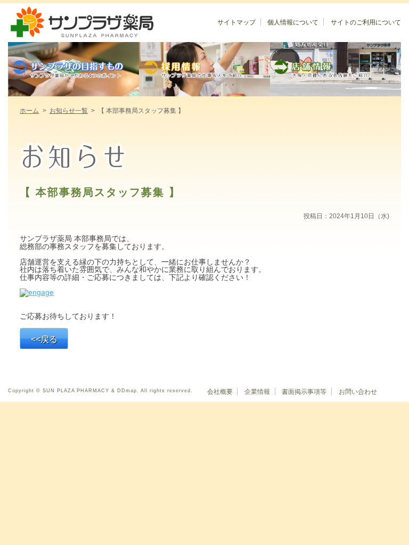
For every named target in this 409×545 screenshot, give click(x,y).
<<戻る (44, 339)
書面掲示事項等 (304, 392)
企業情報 (257, 392)
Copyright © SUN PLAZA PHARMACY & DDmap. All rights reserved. (100, 390)
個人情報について (292, 22)
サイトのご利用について (366, 22)
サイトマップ (236, 22)
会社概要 (220, 392)
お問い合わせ (358, 392)
